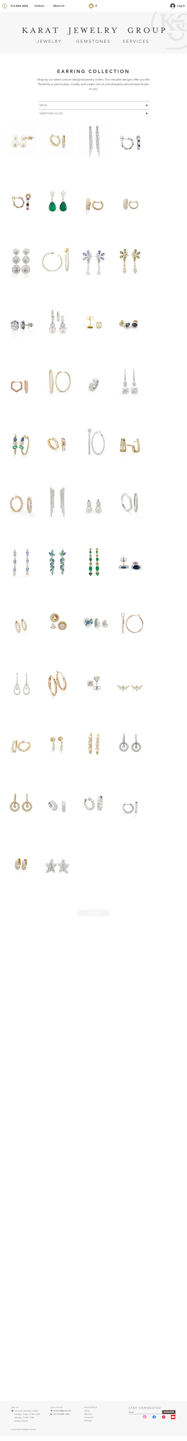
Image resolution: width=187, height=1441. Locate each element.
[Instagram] (144, 1417)
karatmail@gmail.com (62, 1411)
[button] (93, 913)
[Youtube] (173, 1417)
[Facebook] (154, 1417)
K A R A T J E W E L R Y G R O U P (93, 30)
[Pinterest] (163, 1417)
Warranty (88, 1420)
